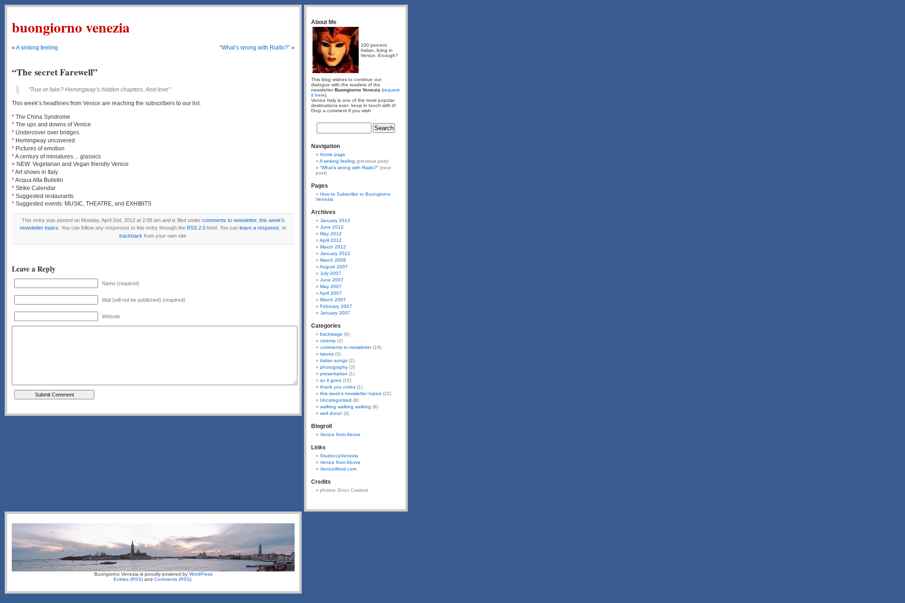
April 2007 (331, 293)
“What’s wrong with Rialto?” (255, 47)
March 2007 (333, 299)
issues (327, 353)
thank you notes (337, 386)
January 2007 (335, 312)
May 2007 (331, 286)
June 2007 (332, 279)
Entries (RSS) (128, 579)
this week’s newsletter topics (350, 393)
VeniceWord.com (338, 468)
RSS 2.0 (196, 228)
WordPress (201, 574)
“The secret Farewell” (55, 72)
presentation (333, 373)
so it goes (330, 380)
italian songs (333, 360)
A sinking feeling (37, 47)
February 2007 (336, 306)
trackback (130, 236)
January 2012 (335, 253)
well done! (331, 413)
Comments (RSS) (172, 579)
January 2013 (335, 220)
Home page (333, 154)
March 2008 (333, 260)
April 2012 (331, 240)
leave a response (259, 228)
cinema (328, 340)
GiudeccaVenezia (339, 455)
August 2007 (334, 266)
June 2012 (332, 227)
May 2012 (331, 233)
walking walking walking (345, 406)
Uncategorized (336, 400)
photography (334, 367)
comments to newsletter (229, 220)
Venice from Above (340, 434)
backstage (331, 334)
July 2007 (330, 273)
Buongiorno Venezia (71, 27)
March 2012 (333, 246)
